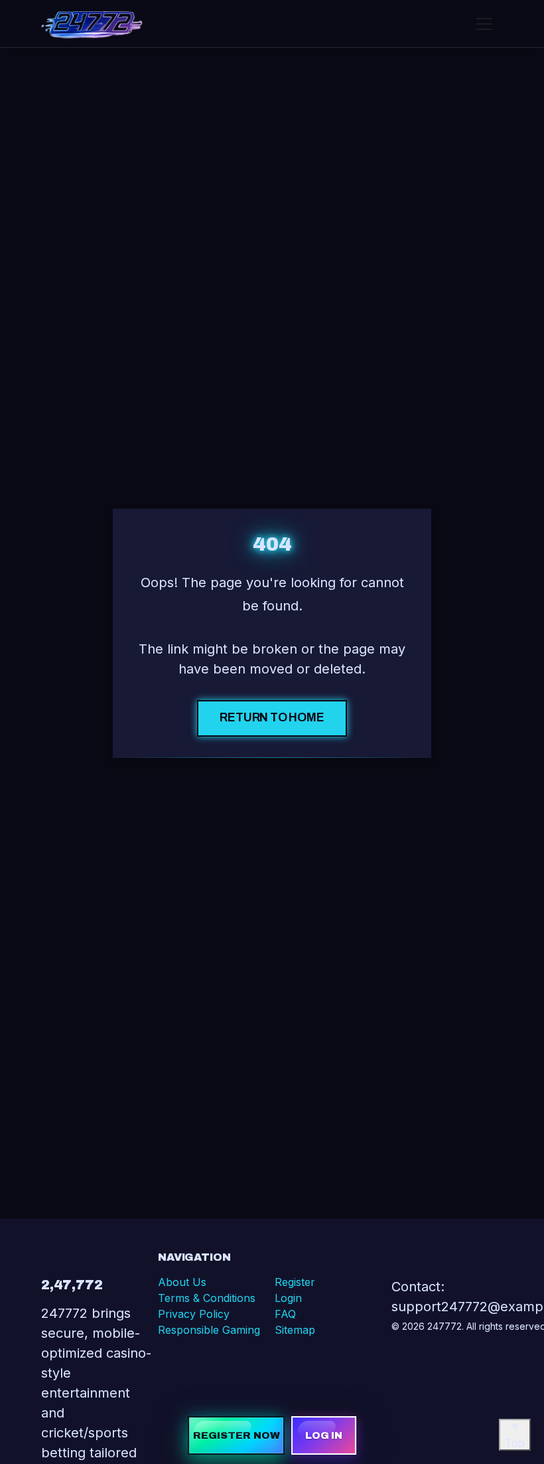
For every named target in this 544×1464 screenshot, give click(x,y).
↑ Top (515, 1434)
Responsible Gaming (209, 1329)
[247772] (92, 23)
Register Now (236, 1435)
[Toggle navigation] (484, 24)
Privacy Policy (194, 1314)
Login (288, 1298)
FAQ (285, 1314)
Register (295, 1282)
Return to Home (272, 717)
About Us (182, 1282)
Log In (324, 1435)
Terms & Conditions (206, 1298)
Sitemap (295, 1329)
